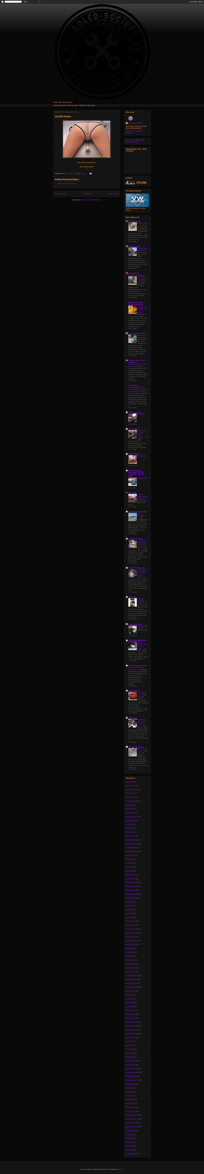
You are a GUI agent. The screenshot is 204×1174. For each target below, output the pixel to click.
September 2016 (132, 851)
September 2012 (132, 1034)
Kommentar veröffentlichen (67, 183)
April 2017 (129, 828)
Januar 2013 (130, 1018)
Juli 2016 (129, 859)
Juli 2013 (129, 995)
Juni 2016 (129, 863)
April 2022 (129, 782)
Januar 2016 (130, 879)
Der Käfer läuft (142, 626)
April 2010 (129, 1146)
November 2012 (132, 1026)
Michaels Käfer (142, 223)
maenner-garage (134, 624)
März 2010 (130, 1150)
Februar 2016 (131, 875)
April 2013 (129, 1006)
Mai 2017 (129, 824)
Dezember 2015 (132, 882)
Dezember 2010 (132, 1115)
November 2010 (132, 1119)
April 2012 (129, 1053)
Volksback (132, 718)
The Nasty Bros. (134, 412)
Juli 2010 (129, 1134)
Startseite (87, 194)
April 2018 (129, 809)
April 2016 (129, 867)
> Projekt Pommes (135, 539)
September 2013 (132, 987)
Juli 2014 (129, 948)
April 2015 (129, 913)
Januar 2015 (130, 925)
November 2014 (132, 933)
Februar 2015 (131, 921)
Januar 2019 (130, 797)
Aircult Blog (133, 385)
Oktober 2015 (131, 890)
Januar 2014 (130, 972)
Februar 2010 (131, 1154)
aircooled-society (135, 123)
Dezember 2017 (132, 817)
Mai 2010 (129, 1142)
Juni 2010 (129, 1138)
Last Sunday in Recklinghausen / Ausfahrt (142, 279)
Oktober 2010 (131, 1123)
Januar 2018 (130, 813)
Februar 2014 (131, 968)
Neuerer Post (60, 194)
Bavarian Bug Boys (136, 747)
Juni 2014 (129, 952)
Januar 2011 (130, 1111)
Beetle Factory (134, 429)
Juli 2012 (129, 1041)
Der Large (132, 493)
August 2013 (130, 991)
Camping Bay (142, 456)
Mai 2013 (129, 1003)
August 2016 (130, 855)
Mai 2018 (129, 805)
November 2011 (132, 1072)
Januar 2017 (130, 836)
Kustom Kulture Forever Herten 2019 (142, 497)
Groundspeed (133, 691)
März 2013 (130, 1010)
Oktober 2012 (131, 1030)
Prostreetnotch (134, 221)
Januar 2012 (130, 1065)
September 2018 (132, 801)
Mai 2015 (129, 910)
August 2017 (130, 820)
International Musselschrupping (135, 274)
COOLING (141, 414)
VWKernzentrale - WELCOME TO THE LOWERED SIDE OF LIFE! (136, 473)
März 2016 (130, 871)
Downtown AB (142, 478)
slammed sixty (134, 246)
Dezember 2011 (132, 1069)
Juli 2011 (129, 1088)
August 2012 (130, 1038)
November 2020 (132, 789)
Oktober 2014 (131, 937)
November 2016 (132, 844)
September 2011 (132, 1080)
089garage (132, 597)
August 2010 (130, 1131)
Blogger (120, 1169)
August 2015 (130, 898)
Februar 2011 (131, 1107)
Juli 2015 (129, 902)
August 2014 (130, 944)
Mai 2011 (129, 1096)
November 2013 (132, 979)
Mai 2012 (129, 1049)
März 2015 (130, 917)
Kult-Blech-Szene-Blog (137, 511)
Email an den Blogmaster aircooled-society (135, 141)
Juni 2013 (129, 999)
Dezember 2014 (132, 929)
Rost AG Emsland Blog (137, 665)
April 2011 (129, 1099)
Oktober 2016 (131, 847)
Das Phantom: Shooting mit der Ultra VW (142, 543)
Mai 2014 (129, 956)
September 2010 (132, 1127)
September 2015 (132, 894)
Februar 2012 (131, 1061)
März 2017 (130, 832)
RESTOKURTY (134, 454)
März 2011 (130, 1103)
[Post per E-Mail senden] (90, 173)
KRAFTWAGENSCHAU (137, 640)
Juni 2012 (129, 1045)
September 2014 (132, 941)
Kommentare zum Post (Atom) (90, 200)
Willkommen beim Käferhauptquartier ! (136, 303)
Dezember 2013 (132, 976)
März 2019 (130, 793)
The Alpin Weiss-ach (136, 568)
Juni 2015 (129, 906)
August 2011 (130, 1084)
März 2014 (130, 964)
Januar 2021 (130, 786)
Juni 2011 (129, 1092)
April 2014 (129, 960)
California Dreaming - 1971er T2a (141, 601)
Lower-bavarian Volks (137, 333)
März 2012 (130, 1057)
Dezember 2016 (132, 840)
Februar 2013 (131, 1014)
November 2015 (132, 886)
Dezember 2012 (132, 1022)
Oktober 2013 (131, 983)
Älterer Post (113, 194)
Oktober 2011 (131, 1076)
